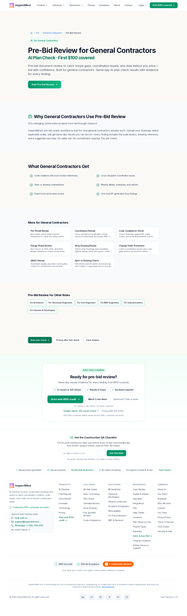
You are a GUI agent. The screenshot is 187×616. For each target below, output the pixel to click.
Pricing (91, 5)
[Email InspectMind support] (127, 597)
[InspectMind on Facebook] (109, 597)
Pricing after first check (67, 340)
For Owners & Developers (42, 310)
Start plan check (38, 340)
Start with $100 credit (63, 399)
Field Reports (65, 494)
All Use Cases (90, 489)
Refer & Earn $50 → (142, 536)
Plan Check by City (142, 522)
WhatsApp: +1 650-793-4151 (29, 525)
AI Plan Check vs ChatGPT (141, 546)
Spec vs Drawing (91, 494)
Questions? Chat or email (125, 399)
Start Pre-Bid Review (43, 84)
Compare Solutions (142, 540)
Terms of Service (166, 522)
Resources (75, 5)
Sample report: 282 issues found (79, 411)
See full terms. (108, 587)
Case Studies (139, 489)
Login (141, 5)
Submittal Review (91, 503)
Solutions (57, 5)
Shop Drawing (90, 508)
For (37, 33)
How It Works (65, 498)
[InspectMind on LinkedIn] (83, 597)
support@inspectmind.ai (27, 521)
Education (137, 498)
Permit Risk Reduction (82, 470)
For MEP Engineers (110, 302)
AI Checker (64, 489)
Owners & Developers (113, 495)
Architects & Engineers (118, 506)
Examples (63, 503)
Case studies (92, 340)
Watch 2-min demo (97, 399)
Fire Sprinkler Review (89, 514)
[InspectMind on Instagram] (100, 597)
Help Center (138, 512)
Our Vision (162, 494)
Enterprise (104, 5)
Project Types (139, 526)
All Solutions (114, 489)
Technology (64, 508)
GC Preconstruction (117, 515)
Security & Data (165, 531)
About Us (162, 489)
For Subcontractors (133, 302)
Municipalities (114, 511)
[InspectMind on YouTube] (118, 597)
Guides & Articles (141, 494)
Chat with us (21, 518)
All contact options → (20, 529)
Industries (137, 531)
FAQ (135, 508)
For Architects (37, 302)
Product (41, 5)
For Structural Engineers (60, 302)
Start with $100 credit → (66, 518)
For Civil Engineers (86, 302)
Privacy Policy (164, 517)
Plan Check (88, 498)
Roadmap (162, 498)
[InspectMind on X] (92, 597)
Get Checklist (116, 453)
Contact (129, 5)
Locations (137, 517)
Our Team (162, 512)
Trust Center (165, 470)
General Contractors (52, 33)
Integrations (138, 503)
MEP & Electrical (115, 520)
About (117, 5)
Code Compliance (91, 520)
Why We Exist (164, 503)
